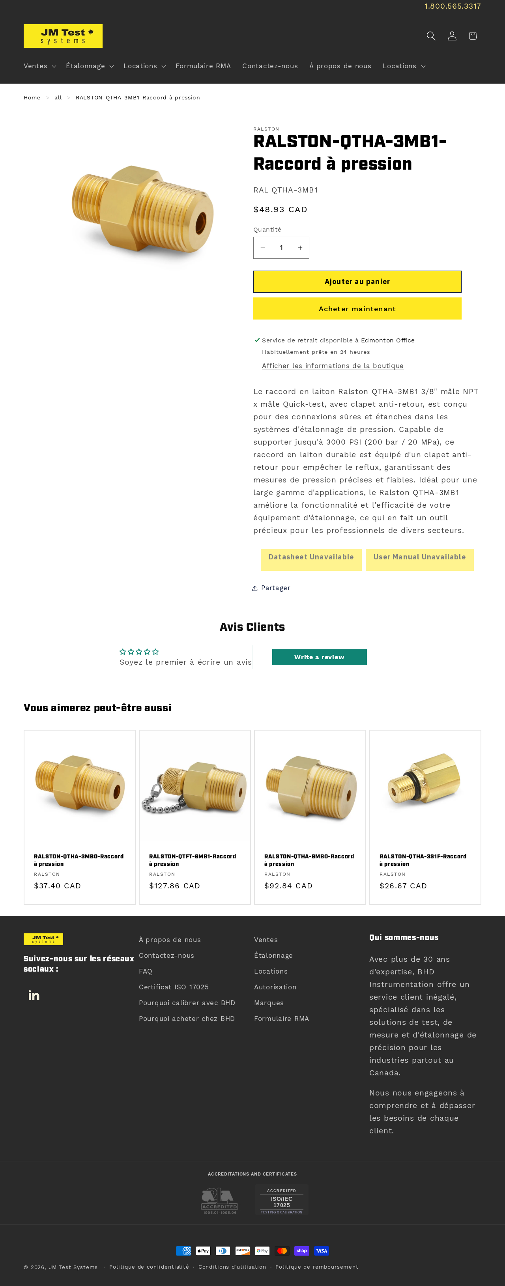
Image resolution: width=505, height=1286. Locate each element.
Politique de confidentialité (149, 1267)
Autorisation (275, 987)
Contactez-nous (167, 955)
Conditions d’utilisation (232, 1267)
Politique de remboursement (317, 1267)
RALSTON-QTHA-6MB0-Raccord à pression (309, 861)
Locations (271, 971)
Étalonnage (273, 955)
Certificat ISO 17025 (174, 987)
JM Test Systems (73, 1267)
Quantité (267, 229)
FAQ (146, 971)
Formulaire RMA (281, 1018)
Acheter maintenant (358, 309)
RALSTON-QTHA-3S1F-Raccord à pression (423, 861)
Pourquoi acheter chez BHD (187, 1018)
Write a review (319, 657)
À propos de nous (170, 940)
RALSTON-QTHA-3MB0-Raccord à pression (79, 861)
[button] (39, 66)
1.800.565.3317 (453, 6)
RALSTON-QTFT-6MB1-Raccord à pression (192, 861)
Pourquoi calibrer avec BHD (187, 1003)
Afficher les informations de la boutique (333, 366)
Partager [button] (276, 588)
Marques (269, 1003)
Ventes (266, 940)
